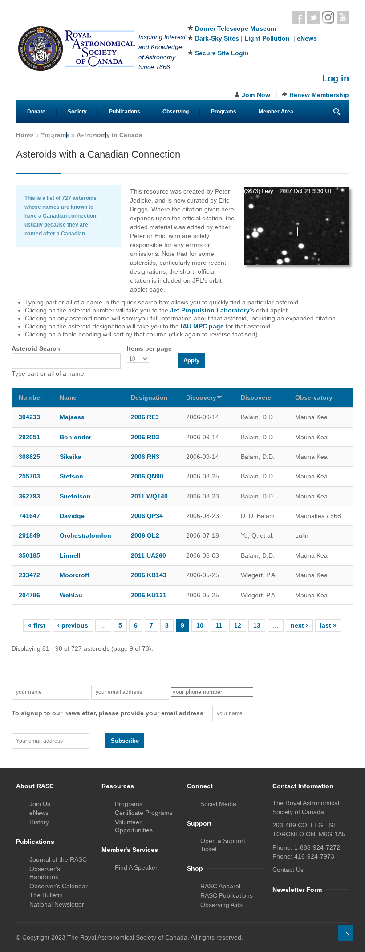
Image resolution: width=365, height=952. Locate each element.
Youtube (343, 17)
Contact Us (41, 135)
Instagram (328, 17)
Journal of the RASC (58, 859)
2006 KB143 (148, 575)
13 (256, 625)
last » (328, 625)
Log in (335, 78)
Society (77, 112)
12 (237, 625)
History (39, 822)
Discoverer (257, 397)
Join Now (256, 94)
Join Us (39, 803)
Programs (223, 112)
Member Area (276, 112)
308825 (29, 456)
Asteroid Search (36, 348)
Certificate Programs (144, 812)
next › (299, 625)
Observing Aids (221, 904)
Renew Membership (319, 94)
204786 (29, 595)
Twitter (313, 17)
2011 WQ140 (149, 496)
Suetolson (75, 496)
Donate (36, 112)
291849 (29, 535)
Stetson (71, 476)
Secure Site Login (222, 53)
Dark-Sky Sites (217, 38)
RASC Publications (226, 895)
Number (30, 397)
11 (218, 625)
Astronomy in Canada (109, 134)
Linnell (70, 555)
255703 (29, 476)
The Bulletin (46, 895)
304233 (29, 417)
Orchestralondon (85, 535)
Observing (175, 112)
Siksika (70, 456)
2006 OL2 (145, 535)
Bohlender (75, 437)
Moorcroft (74, 575)
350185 (29, 555)
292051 (29, 437)
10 (199, 625)
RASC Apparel (220, 886)
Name (68, 397)
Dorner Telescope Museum (235, 28)
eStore (86, 135)
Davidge (72, 515)
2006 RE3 (145, 417)
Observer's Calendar (58, 886)
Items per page (149, 348)
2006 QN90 (147, 476)
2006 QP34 (147, 515)
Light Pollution (267, 38)
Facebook (298, 17)
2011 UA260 (148, 555)
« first (36, 625)
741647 (29, 515)
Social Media (218, 803)
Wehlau (71, 595)
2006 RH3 (145, 456)
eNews (307, 38)
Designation (149, 397)
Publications (124, 112)
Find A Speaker (136, 867)
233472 (29, 575)
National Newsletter (56, 904)
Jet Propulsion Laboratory (210, 310)
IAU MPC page (202, 326)
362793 (29, 496)
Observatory (314, 397)
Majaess (72, 417)
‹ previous (72, 625)
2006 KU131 (148, 595)
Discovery (201, 397)
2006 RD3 (145, 437)
